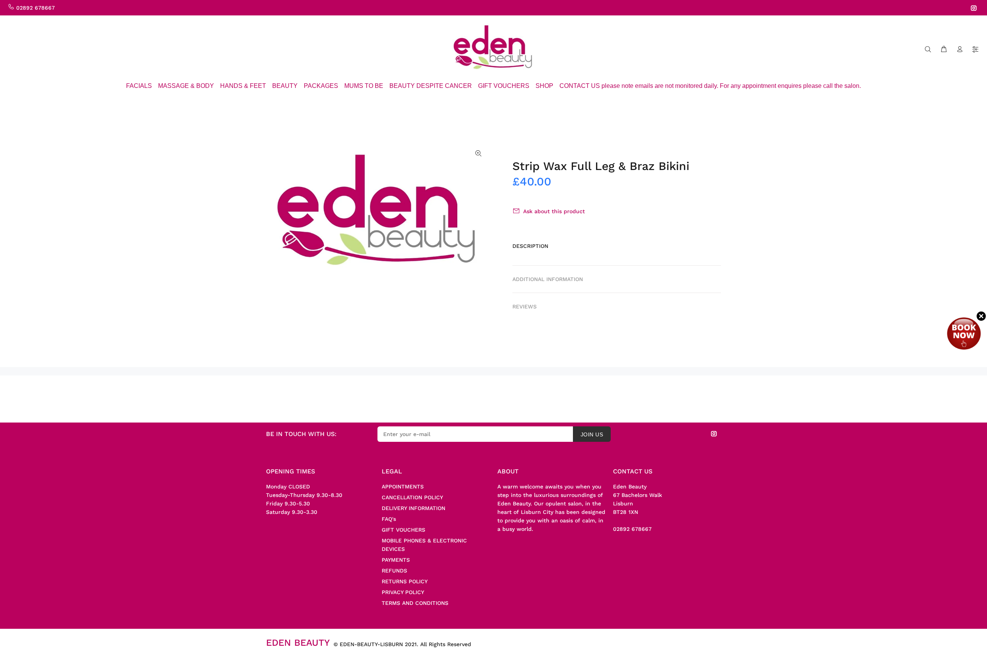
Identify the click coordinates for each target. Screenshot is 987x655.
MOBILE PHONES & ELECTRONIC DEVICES (424, 544)
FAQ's (389, 519)
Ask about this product (554, 211)
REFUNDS (394, 570)
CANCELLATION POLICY (412, 497)
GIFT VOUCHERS (403, 530)
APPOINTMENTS (403, 486)
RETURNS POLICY (405, 581)
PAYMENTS (396, 560)
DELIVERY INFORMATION (413, 508)
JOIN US (592, 434)
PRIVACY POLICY (403, 592)
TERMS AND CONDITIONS (415, 603)
